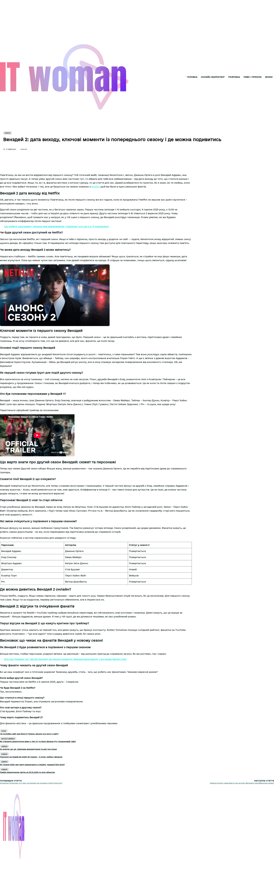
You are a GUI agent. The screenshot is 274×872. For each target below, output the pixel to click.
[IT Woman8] (9, 77)
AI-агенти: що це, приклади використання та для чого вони (28, 749)
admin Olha (12, 149)
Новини (7, 133)
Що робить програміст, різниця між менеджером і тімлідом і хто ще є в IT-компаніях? (56, 226)
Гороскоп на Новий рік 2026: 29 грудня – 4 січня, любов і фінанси (31, 757)
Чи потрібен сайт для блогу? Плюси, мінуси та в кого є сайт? (29, 734)
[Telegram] (11, 863)
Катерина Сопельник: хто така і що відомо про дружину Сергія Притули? (31, 783)
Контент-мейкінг (8, 738)
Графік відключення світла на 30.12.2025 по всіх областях (27, 772)
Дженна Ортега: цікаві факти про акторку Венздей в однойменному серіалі (242, 783)
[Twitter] (16, 863)
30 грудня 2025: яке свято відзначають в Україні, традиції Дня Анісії (32, 765)
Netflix (95, 186)
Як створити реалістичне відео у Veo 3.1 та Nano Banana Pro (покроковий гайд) (38, 741)
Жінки (3, 731)
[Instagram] (5, 863)
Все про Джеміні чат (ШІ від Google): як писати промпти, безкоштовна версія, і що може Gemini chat (65, 659)
